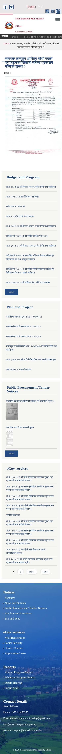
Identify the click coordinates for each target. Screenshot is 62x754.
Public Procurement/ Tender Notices (26, 608)
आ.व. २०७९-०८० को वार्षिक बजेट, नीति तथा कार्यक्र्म (28, 282)
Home (6, 43)
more (11, 292)
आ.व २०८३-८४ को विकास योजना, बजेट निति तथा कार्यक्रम (31, 187)
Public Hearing (13, 682)
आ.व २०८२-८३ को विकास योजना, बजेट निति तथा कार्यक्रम (31, 226)
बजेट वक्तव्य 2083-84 (15, 206)
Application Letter (15, 653)
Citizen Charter (14, 648)
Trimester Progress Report (20, 677)
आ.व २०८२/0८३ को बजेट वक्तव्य (20, 216)
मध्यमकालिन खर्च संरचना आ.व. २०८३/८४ (23, 326)
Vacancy (10, 597)
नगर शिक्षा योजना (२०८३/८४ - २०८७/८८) (24, 316)
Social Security (13, 642)
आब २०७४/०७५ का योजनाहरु (18, 369)
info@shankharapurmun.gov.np (19, 724)
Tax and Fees (12, 618)
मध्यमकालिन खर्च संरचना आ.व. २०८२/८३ (23, 336)
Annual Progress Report (19, 672)
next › (32, 571)
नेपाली (40, 6)
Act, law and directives (18, 613)
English (31, 6)
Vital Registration (15, 637)
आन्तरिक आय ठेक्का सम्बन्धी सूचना (20, 427)
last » (45, 571)
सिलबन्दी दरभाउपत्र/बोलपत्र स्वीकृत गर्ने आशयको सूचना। (30, 401)
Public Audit (12, 688)
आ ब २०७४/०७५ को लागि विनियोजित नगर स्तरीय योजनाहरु (31, 359)
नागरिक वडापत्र (13, 515)
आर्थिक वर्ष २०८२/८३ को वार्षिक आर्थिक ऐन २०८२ (27, 236)
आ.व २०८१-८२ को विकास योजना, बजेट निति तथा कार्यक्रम (31, 246)
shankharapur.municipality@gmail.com (30, 718)
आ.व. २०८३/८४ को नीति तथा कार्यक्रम (22, 196)
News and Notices (15, 603)
